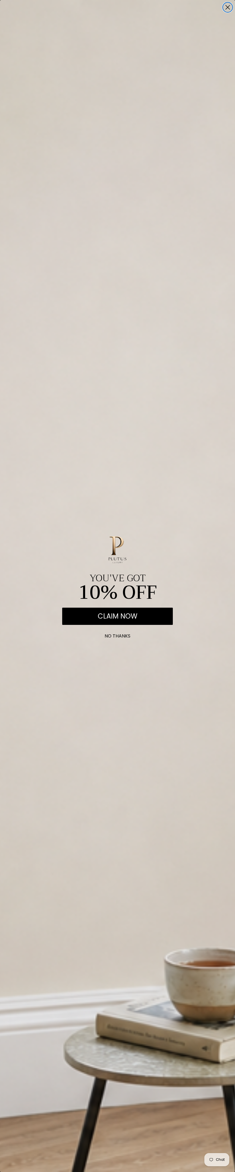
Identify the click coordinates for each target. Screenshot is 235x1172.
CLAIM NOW (117, 616)
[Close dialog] (228, 7)
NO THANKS (117, 635)
